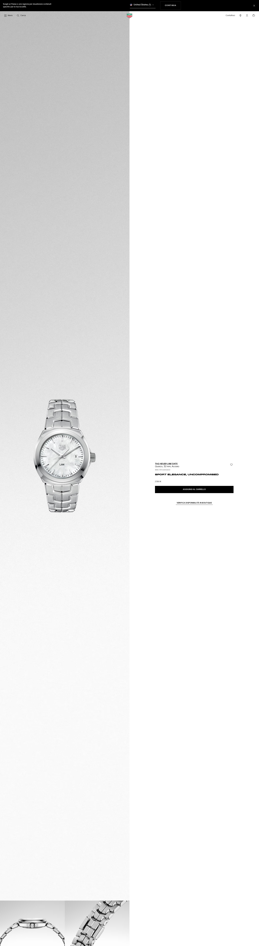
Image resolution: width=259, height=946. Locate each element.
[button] (247, 15)
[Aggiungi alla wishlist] (231, 465)
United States (141, 5)
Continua (173, 5)
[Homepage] (129, 15)
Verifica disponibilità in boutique (194, 503)
